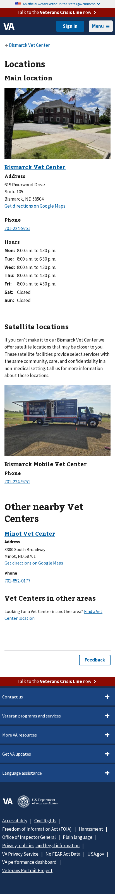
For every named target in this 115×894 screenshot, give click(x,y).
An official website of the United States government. (59, 4)
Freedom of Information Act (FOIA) (37, 829)
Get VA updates (16, 754)
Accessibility (14, 821)
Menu (98, 26)
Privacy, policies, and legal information (41, 845)
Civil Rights (45, 821)
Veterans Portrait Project (27, 870)
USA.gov (95, 854)
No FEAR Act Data (62, 854)
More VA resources (19, 735)
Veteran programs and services (31, 716)
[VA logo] (9, 26)
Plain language (77, 837)
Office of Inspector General (29, 837)
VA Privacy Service (20, 854)
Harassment (91, 829)
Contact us (12, 697)
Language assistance (22, 773)
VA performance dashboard (29, 862)
